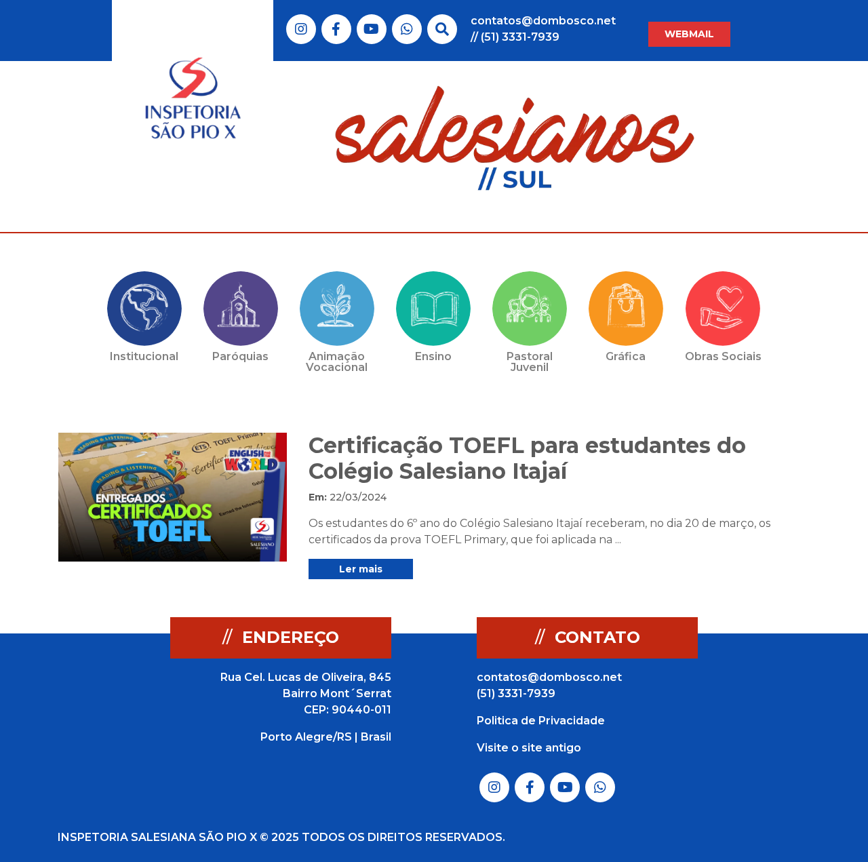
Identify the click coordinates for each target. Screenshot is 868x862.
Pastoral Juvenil (530, 362)
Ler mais (360, 569)
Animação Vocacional (337, 362)
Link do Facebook (336, 29)
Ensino (433, 356)
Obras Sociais (723, 356)
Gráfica (626, 356)
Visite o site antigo (529, 747)
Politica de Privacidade (541, 720)
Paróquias (240, 356)
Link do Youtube (371, 29)
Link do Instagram (301, 29)
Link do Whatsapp (407, 29)
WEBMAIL (689, 34)
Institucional (144, 356)
